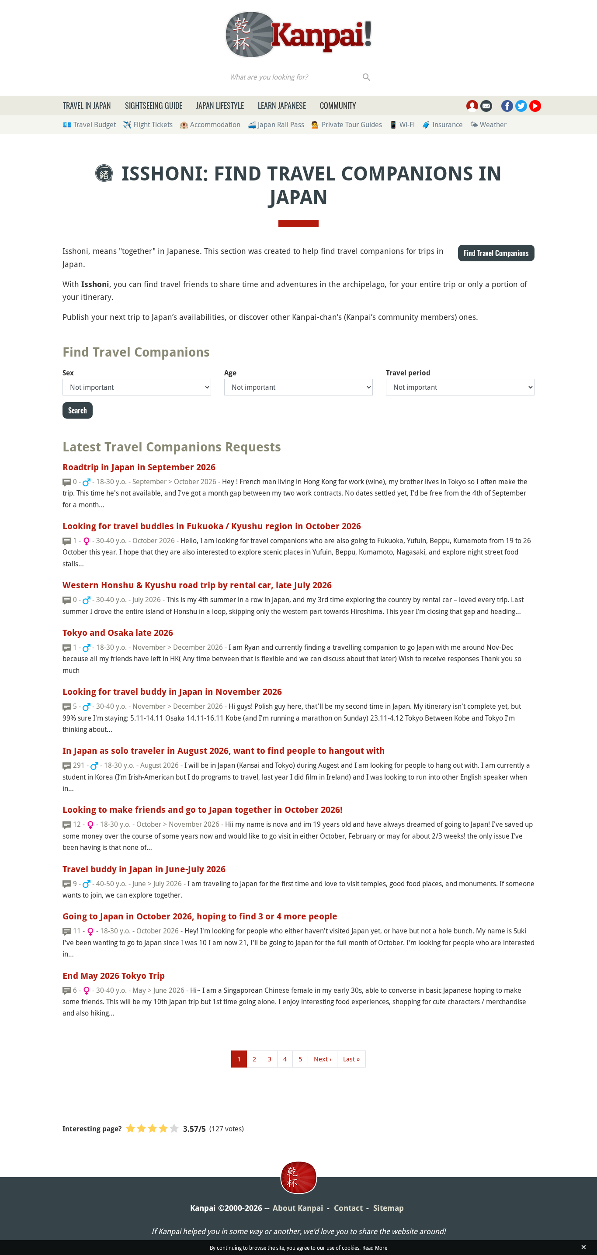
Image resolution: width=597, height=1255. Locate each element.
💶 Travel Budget (89, 124)
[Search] (367, 77)
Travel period (408, 373)
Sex (68, 373)
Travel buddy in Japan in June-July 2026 (144, 869)
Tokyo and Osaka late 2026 (117, 633)
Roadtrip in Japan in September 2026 (138, 467)
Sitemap (388, 1208)
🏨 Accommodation (210, 124)
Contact (348, 1208)
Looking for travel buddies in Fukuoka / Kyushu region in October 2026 (211, 526)
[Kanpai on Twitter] (521, 106)
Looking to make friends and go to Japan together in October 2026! (202, 809)
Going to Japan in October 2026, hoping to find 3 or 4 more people (199, 916)
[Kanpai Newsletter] (486, 106)
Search (77, 410)
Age (230, 373)
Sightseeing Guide (153, 105)
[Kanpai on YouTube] (535, 106)
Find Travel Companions (496, 253)
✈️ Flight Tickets (148, 124)
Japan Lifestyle (220, 105)
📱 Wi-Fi (402, 124)
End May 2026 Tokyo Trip (113, 976)
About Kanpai (298, 1208)
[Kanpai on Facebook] (507, 106)
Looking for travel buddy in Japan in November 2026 (172, 691)
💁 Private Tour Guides (346, 124)
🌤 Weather (488, 124)
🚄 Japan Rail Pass (275, 124)
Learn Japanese (282, 105)
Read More (374, 1247)
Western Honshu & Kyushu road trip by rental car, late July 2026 (197, 585)
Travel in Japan (87, 105)
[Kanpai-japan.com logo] (298, 34)
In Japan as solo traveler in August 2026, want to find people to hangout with (223, 750)
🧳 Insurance (442, 124)
